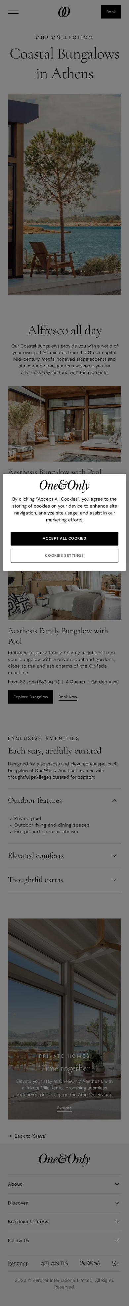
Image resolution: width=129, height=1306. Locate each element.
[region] (64, 522)
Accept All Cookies (64, 538)
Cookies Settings (64, 555)
